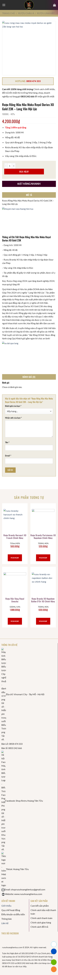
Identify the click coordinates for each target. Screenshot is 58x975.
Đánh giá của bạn (13, 406)
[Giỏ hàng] (54, 5)
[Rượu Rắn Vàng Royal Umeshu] (15, 584)
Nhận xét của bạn (13, 418)
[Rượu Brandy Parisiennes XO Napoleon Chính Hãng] (43, 520)
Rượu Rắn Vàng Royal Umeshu (14, 600)
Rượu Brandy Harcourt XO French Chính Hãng (15, 537)
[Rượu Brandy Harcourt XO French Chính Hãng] (15, 520)
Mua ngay (24, 171)
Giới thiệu (6, 905)
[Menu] (3, 4)
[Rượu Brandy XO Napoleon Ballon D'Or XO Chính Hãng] (43, 584)
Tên (7, 442)
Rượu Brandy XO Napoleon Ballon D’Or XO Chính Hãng (43, 600)
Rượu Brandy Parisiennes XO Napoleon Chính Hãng (43, 537)
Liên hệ (4, 923)
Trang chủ (8, 13)
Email (8, 455)
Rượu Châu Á (26, 13)
